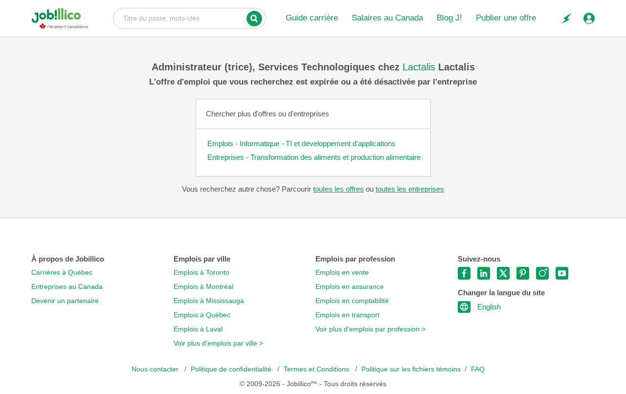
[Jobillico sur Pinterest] (522, 273)
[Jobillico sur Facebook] (464, 273)
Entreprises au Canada (67, 286)
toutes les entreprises (410, 189)
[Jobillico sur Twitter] (503, 273)
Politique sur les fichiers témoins (411, 369)
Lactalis (420, 67)
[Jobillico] (60, 18)
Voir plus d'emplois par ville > (218, 343)
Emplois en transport (347, 315)
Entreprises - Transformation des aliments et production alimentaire (314, 157)
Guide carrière (312, 17)
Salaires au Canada (387, 17)
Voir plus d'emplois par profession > (370, 329)
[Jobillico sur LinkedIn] (483, 273)
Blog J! (449, 17)
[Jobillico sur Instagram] (542, 273)
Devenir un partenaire (65, 301)
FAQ (478, 369)
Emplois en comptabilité (352, 301)
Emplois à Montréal (203, 286)
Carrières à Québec (61, 272)
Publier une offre (506, 17)
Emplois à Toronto (201, 272)
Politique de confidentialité (232, 369)
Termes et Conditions (317, 369)
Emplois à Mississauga (209, 301)
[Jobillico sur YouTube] (562, 273)
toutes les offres (338, 189)
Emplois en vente (342, 272)
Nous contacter (156, 369)
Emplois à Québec (202, 315)
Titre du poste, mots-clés (189, 17)
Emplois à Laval (198, 329)
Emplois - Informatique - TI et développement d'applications (301, 143)
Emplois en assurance (349, 286)
